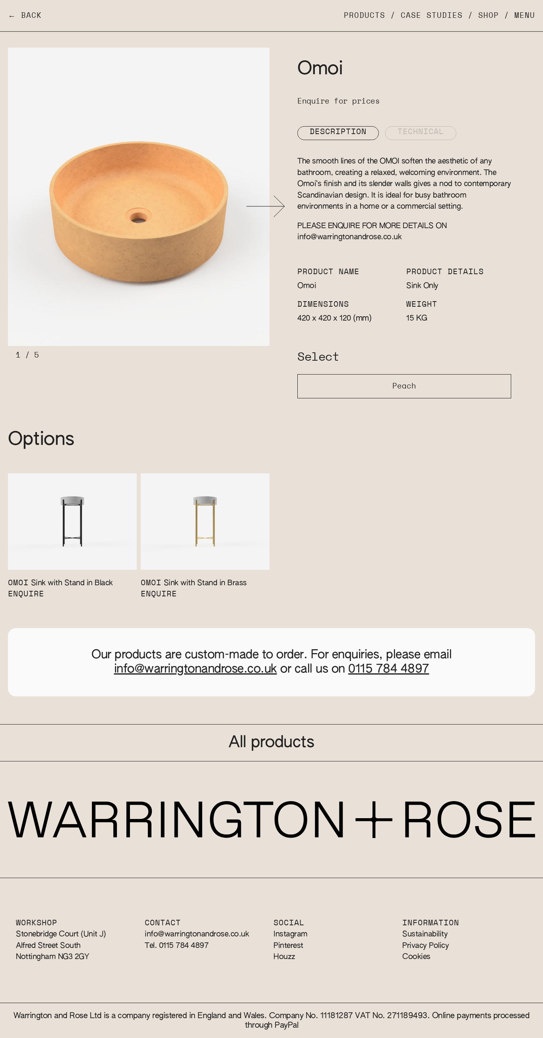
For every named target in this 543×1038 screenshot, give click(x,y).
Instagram (290, 934)
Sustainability (425, 934)
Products (364, 15)
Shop (488, 15)
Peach (404, 386)
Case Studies (432, 15)
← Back (25, 15)
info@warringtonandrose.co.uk (349, 237)
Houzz (284, 957)
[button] (265, 206)
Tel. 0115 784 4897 (176, 946)
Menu (524, 15)
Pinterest (288, 946)
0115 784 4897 (388, 669)
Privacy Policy (425, 946)
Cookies (416, 957)
